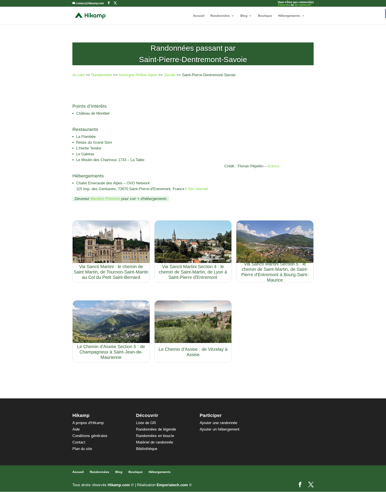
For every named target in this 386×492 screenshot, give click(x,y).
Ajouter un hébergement (219, 429)
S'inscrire (284, 4)
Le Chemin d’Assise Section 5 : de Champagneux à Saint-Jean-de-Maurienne (111, 352)
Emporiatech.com (172, 485)
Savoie (169, 75)
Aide (76, 429)
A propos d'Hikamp (88, 423)
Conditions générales (89, 436)
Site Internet (198, 189)
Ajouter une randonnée (218, 423)
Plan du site (82, 449)
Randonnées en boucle (155, 436)
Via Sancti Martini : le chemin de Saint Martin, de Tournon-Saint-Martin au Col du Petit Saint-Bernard (111, 272)
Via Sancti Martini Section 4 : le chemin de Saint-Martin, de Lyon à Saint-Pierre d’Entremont (193, 272)
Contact (78, 442)
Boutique (265, 15)
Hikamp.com (119, 485)
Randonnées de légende (156, 429)
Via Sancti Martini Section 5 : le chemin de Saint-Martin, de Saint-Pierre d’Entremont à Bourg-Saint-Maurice (275, 271)
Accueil (198, 15)
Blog (244, 15)
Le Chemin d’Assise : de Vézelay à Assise (193, 352)
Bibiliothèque (146, 449)
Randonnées (220, 15)
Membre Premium (105, 199)
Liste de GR (146, 423)
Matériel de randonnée (154, 442)
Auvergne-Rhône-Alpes (138, 75)
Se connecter (302, 4)
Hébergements (289, 15)
